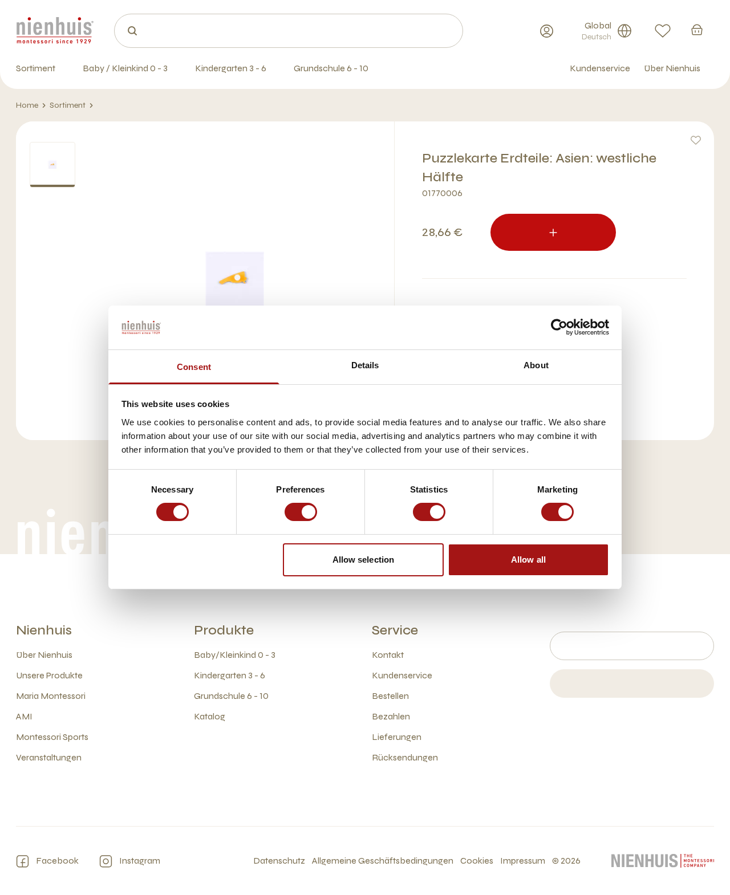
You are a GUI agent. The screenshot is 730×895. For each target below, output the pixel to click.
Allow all (528, 559)
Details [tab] (365, 365)
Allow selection (363, 559)
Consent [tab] (194, 367)
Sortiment (68, 105)
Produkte (224, 630)
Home (27, 105)
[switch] (301, 512)
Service (395, 630)
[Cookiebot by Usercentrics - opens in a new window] (559, 327)
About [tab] (536, 365)
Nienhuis (44, 630)
